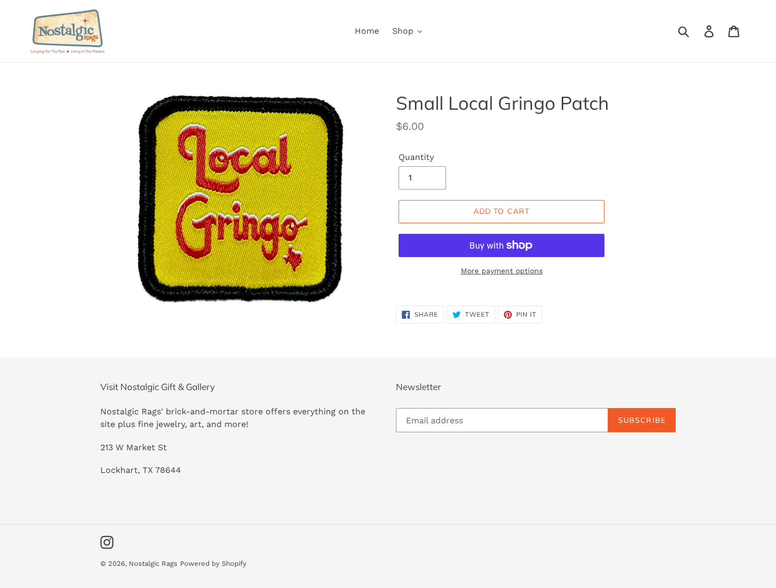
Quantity (416, 157)
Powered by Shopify (213, 563)
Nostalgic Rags (153, 563)
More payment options (502, 271)
